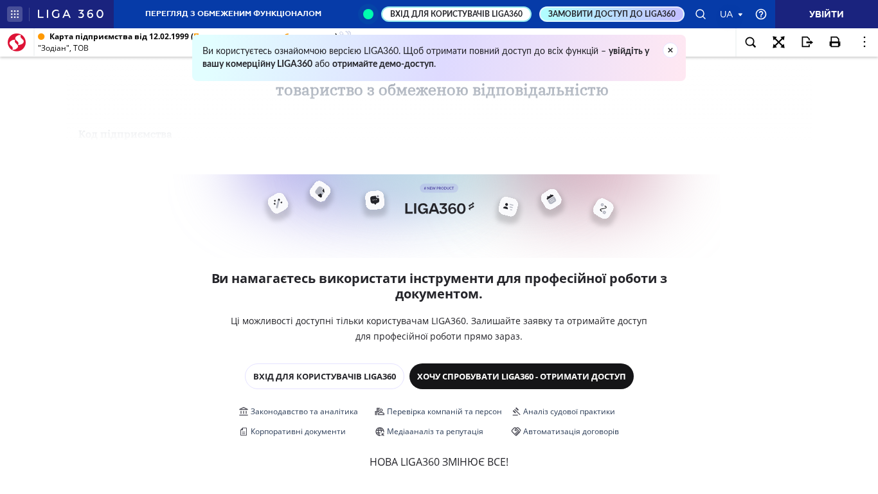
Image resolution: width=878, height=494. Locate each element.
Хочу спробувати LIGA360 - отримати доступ (521, 376)
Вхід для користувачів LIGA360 (324, 376)
